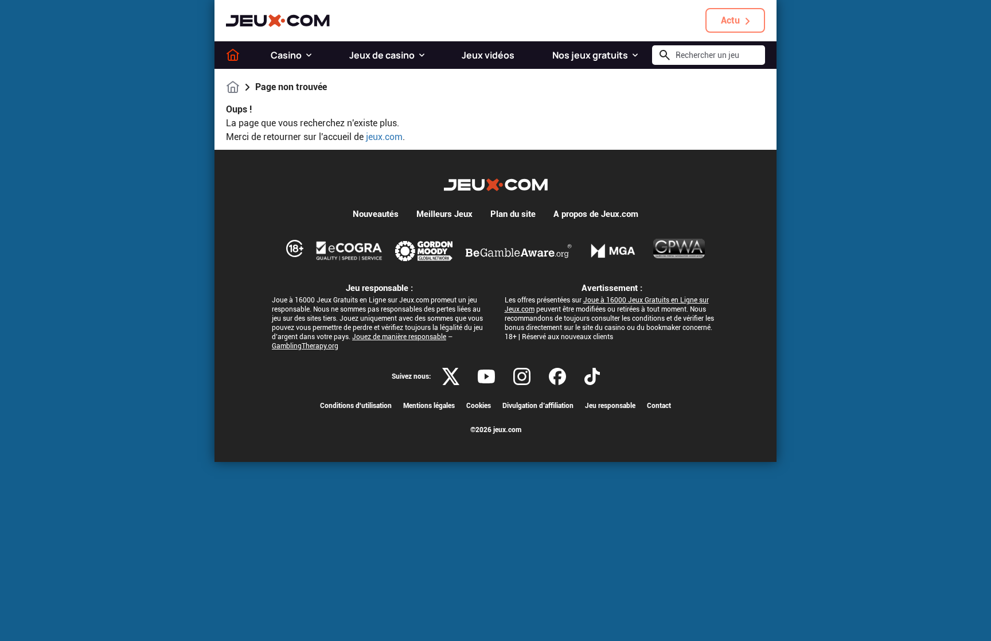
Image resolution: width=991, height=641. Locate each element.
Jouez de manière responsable (399, 337)
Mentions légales (429, 405)
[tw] (450, 376)
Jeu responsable (610, 405)
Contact (659, 405)
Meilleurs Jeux (444, 214)
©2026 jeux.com (495, 429)
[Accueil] (233, 55)
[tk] (592, 376)
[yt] (486, 376)
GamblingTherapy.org (305, 346)
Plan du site (513, 214)
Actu (730, 20)
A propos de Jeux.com (595, 214)
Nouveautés (376, 214)
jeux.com (384, 136)
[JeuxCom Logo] (278, 21)
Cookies (478, 405)
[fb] (557, 376)
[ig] (521, 376)
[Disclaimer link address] (349, 250)
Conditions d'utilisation (356, 405)
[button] (308, 55)
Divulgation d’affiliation (537, 405)
